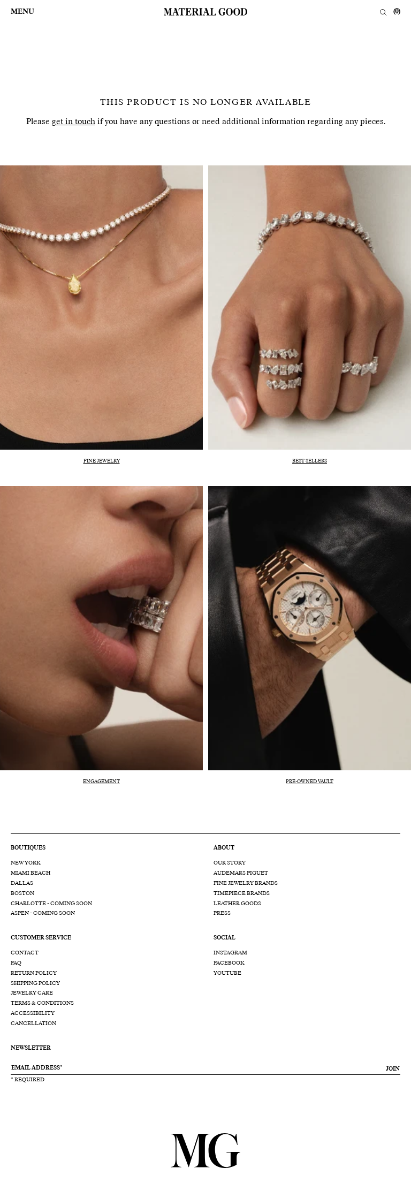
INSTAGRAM (230, 953)
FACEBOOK (229, 963)
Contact (25, 953)
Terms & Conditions (42, 1003)
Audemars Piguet (241, 873)
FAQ (16, 963)
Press (222, 913)
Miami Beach (30, 873)
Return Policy (34, 973)
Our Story (230, 863)
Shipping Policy (35, 983)
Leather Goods (237, 903)
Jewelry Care (32, 993)
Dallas (22, 883)
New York (26, 863)
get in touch (73, 122)
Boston (22, 893)
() (396, 12)
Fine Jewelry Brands (246, 883)
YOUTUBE (227, 973)
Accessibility (33, 1013)
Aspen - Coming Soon (43, 913)
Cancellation (33, 1023)
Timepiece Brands (242, 893)
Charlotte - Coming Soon (51, 903)
